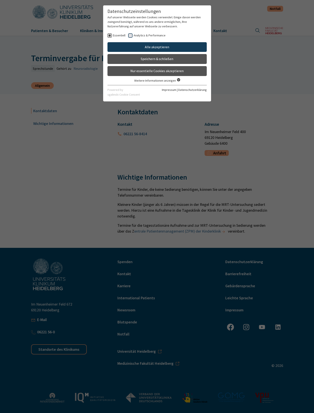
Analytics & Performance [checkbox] (150, 35)
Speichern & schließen (157, 59)
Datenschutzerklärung (192, 90)
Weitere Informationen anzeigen (155, 80)
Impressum (169, 90)
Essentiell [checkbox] (119, 35)
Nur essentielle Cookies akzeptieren (157, 71)
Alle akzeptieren (157, 47)
